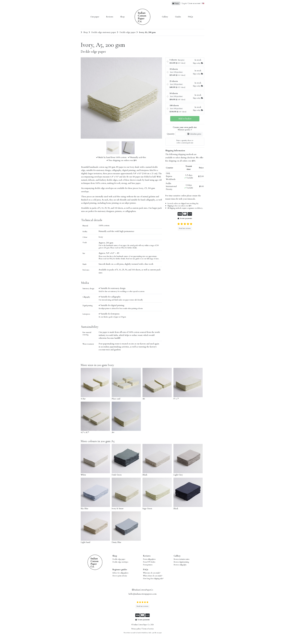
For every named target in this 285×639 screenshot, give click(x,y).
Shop (122, 16)
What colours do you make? (152, 576)
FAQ (122, 248)
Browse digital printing (181, 562)
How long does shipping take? (153, 579)
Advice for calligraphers (120, 573)
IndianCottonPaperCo (143, 590)
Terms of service (148, 629)
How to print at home (119, 576)
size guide (136, 259)
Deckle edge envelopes (120, 562)
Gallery (165, 16)
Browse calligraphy (180, 565)
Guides (178, 16)
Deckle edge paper (127, 32)
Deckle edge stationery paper (103, 32)
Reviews (109, 16)
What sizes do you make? (151, 573)
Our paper (94, 16)
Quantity (171, 134)
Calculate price (195, 134)
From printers (148, 565)
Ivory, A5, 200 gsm (147, 32)
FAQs (190, 16)
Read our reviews (185, 228)
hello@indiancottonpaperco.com (143, 594)
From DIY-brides (149, 562)
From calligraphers (149, 559)
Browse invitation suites (181, 559)
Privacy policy (136, 629)
